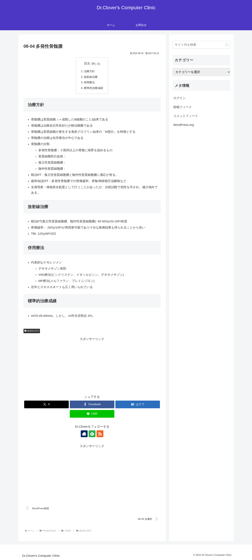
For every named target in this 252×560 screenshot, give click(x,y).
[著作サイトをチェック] (84, 433)
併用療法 (89, 82)
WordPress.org (183, 125)
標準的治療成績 (93, 87)
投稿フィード (182, 107)
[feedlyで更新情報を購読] (92, 433)
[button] (227, 45)
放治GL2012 (33, 331)
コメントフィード (185, 116)
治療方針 (89, 71)
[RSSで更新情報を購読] (100, 433)
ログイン (179, 98)
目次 (87, 63)
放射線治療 (91, 76)
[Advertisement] (92, 366)
